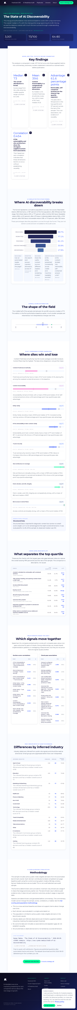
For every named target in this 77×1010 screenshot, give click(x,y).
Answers (47, 2)
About (55, 2)
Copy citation (20, 104)
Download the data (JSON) (37, 945)
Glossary (46, 988)
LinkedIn (63, 986)
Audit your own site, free (32, 961)
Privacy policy (59, 1001)
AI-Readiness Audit (28, 2)
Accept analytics (49, 1005)
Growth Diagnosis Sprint (34, 983)
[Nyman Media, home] (6, 2)
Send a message (65, 983)
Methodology (38, 30)
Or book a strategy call (47, 961)
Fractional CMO (16, 2)
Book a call (63, 981)
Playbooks (40, 2)
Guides (46, 985)
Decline (59, 1005)
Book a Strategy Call (66, 2)
